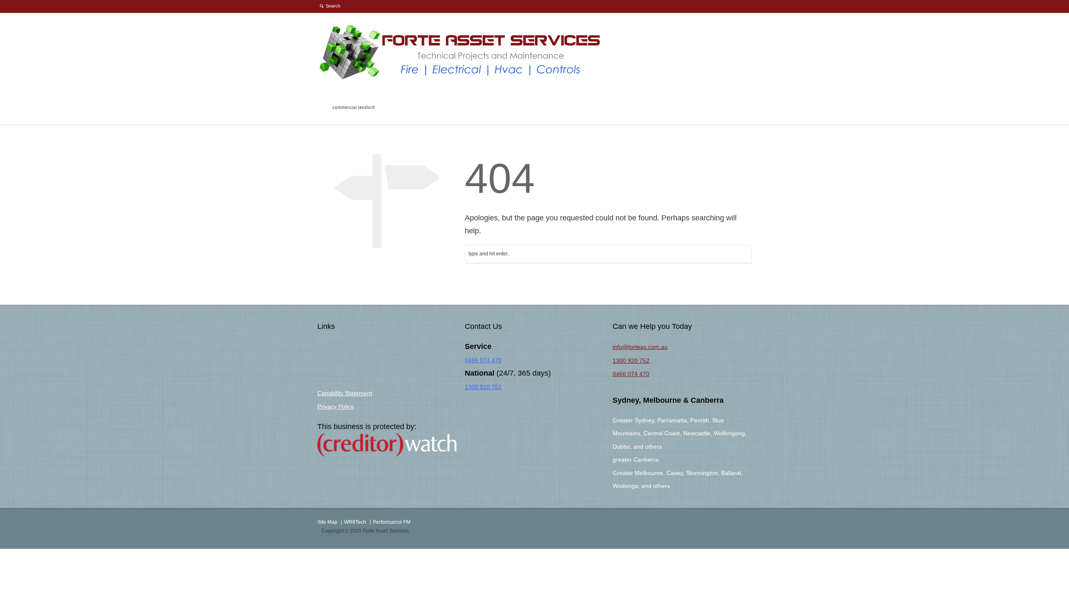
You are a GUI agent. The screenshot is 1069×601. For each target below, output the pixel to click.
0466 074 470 (483, 360)
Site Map (327, 522)
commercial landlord (353, 107)
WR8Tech (355, 522)
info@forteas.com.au (640, 346)
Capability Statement (344, 393)
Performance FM (391, 522)
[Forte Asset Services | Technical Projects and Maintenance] (460, 78)
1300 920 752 (483, 387)
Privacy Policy (335, 406)
